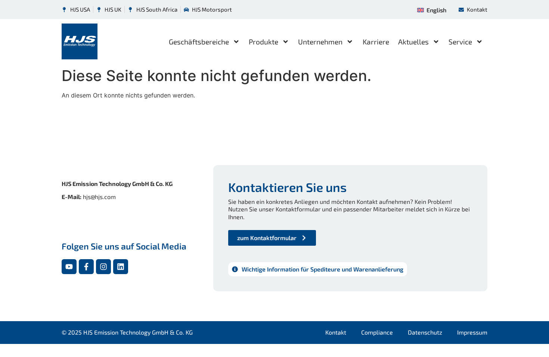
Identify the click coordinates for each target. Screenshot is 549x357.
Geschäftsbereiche (199, 41)
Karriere (376, 41)
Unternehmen (320, 41)
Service (460, 41)
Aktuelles (413, 41)
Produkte (263, 41)
